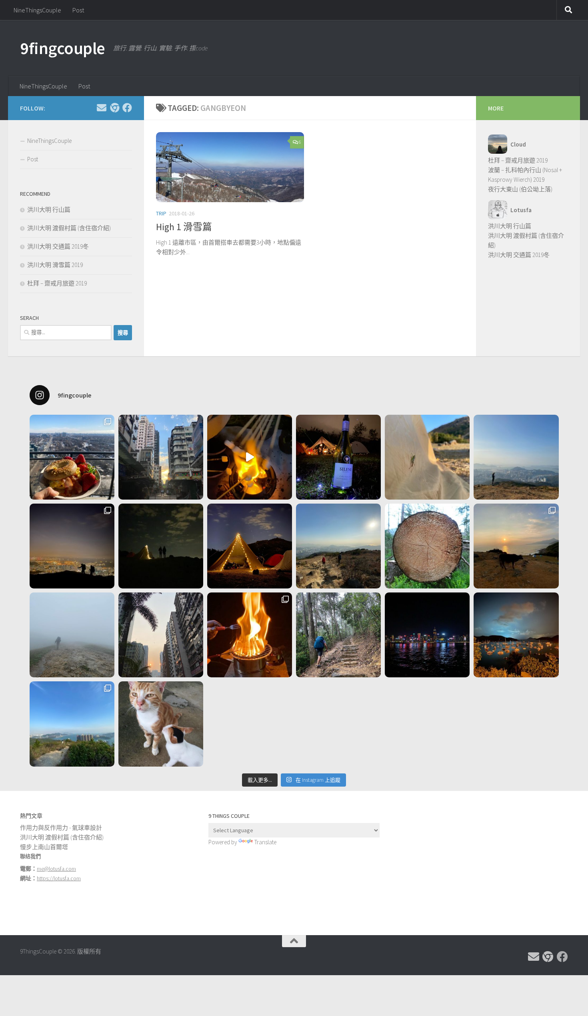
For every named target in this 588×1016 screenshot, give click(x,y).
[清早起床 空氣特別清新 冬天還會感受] (160, 457)
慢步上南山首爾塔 (44, 847)
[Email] (101, 107)
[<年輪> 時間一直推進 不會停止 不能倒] (427, 546)
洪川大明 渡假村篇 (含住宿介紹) (69, 228)
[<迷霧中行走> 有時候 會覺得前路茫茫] (72, 634)
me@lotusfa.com (56, 868)
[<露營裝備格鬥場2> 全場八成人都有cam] (249, 457)
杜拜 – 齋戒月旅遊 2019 (57, 283)
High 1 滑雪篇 (184, 227)
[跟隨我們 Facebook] (127, 107)
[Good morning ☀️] (72, 457)
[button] (230, 167)
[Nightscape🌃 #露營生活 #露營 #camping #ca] (72, 546)
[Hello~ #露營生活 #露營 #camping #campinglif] (427, 457)
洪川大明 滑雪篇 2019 (55, 265)
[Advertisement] (482, 867)
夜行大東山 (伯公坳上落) (520, 189)
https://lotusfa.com (59, 878)
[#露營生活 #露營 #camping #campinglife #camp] (160, 546)
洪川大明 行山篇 (48, 209)
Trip (161, 213)
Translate (265, 842)
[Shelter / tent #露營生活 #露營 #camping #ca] (249, 546)
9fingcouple (62, 48)
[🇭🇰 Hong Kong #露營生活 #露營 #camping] (516, 457)
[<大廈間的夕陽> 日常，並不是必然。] (160, 634)
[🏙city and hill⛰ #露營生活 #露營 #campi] (338, 546)
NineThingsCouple (37, 10)
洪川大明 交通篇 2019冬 (58, 246)
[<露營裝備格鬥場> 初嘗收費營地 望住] (338, 457)
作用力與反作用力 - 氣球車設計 (61, 827)
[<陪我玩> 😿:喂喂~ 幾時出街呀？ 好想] (160, 723)
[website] (114, 107)
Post (78, 10)
